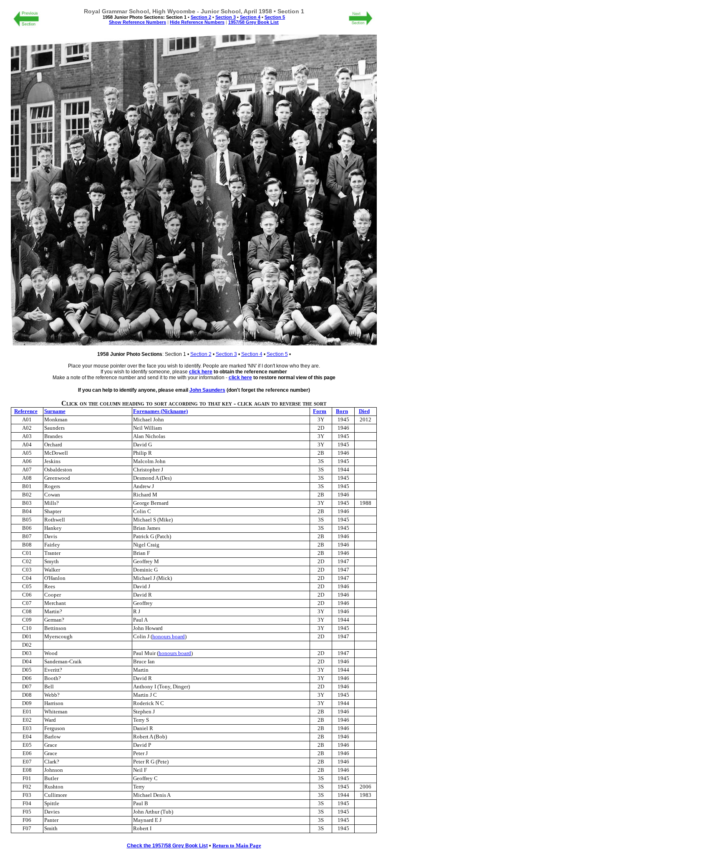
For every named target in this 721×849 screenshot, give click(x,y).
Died (364, 411)
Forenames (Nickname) (160, 411)
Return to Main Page (236, 845)
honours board (168, 637)
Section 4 (251, 354)
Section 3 (226, 354)
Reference (26, 411)
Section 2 (201, 354)
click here (200, 372)
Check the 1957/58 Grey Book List (167, 846)
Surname (55, 411)
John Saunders (207, 390)
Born (342, 411)
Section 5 (277, 354)
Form (319, 411)
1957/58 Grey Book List (253, 22)
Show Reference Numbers (137, 22)
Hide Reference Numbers (197, 22)
